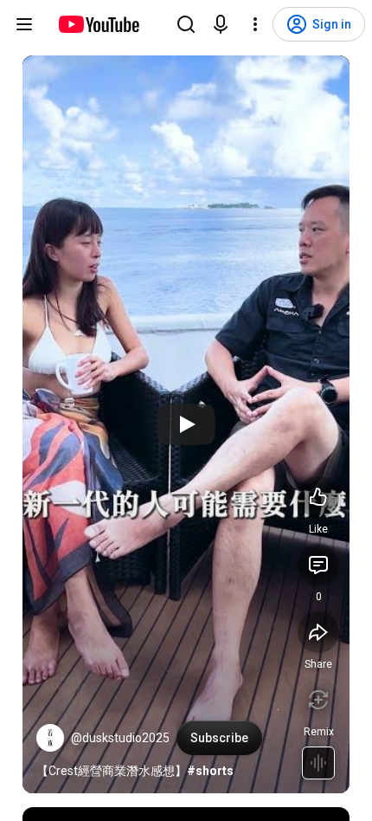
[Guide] (24, 24)
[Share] (318, 632)
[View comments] (318, 564)
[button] (50, 738)
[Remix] (318, 700)
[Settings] (255, 24)
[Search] (186, 24)
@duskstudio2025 (120, 738)
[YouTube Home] (98, 24)
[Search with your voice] (220, 24)
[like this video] (318, 497)
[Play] (186, 424)
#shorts (210, 771)
